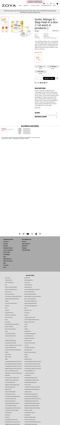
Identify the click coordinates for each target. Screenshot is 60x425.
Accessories (27, 282)
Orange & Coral (28, 359)
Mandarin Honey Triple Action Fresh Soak (33, 366)
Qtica (4, 263)
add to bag (48, 78)
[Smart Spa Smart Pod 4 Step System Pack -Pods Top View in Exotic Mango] (5, 29)
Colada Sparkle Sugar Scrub (31, 377)
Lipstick (7, 301)
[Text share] (47, 82)
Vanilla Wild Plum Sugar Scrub (12, 377)
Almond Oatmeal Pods (10, 333)
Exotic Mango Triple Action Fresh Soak (13, 363)
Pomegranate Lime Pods (10, 342)
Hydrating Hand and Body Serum (32, 389)
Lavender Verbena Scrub (10, 398)
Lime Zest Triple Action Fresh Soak (32, 363)
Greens (26, 324)
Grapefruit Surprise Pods (10, 340)
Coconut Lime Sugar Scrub (30, 301)
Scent (37, 113)
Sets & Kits (37, 107)
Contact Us (6, 241)
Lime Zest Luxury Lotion (30, 419)
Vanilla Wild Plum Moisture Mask (32, 403)
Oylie (4, 267)
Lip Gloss (7, 310)
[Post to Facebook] (35, 82)
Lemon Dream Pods (29, 335)
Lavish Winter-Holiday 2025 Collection (13, 296)
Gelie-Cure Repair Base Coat (11, 370)
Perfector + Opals (28, 410)
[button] (9, 5)
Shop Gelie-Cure (28, 349)
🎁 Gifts (6, 352)
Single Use (41, 35)
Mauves (26, 356)
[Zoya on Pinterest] (40, 234)
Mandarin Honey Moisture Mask (32, 405)
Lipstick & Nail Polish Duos (11, 289)
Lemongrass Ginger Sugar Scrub (12, 396)
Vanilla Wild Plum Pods (10, 335)
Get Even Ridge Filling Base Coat (32, 319)
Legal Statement (26, 243)
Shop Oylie (7, 375)
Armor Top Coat (8, 317)
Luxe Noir (27, 345)
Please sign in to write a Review (7, 130)
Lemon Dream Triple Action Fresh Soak (33, 368)
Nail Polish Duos (28, 287)
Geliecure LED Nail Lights (30, 417)
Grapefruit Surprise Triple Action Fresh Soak (13, 368)
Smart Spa (5, 265)
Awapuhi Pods (28, 331)
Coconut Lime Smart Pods (11, 303)
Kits (6, 284)
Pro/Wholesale (46, 5)
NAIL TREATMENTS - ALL (30, 370)
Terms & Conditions (8, 250)
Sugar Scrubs (8, 389)
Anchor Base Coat (9, 312)
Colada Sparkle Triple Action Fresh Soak (13, 361)
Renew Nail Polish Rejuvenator (12, 324)
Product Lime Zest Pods (30, 342)
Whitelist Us (25, 245)
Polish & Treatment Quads (11, 287)
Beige (6, 359)
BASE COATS (27, 277)
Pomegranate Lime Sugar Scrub (32, 380)
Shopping (24, 248)
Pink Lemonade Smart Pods (31, 303)
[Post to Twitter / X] (37, 82)
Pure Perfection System (30, 412)
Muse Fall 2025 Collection (30, 294)
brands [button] (26, 5)
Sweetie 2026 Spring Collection (12, 298)
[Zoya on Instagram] (23, 234)
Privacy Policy (6, 252)
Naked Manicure (7, 258)
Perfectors (7, 417)
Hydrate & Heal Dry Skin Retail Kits (13, 349)
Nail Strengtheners (29, 280)
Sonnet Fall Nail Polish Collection (32, 289)
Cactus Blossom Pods (29, 347)
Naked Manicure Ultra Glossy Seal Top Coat (33, 398)
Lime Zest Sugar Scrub (10, 382)
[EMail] (44, 82)
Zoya (4, 256)
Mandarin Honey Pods (29, 338)
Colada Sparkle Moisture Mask (12, 403)
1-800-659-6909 (26, 250)
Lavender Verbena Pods (10, 347)
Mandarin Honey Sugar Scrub (11, 380)
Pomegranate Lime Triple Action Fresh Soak (13, 366)
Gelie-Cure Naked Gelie (10, 391)
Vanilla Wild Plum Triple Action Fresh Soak (33, 361)
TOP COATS (7, 277)
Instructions (41, 117)
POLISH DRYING (8, 280)
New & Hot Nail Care (9, 294)
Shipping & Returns (8, 248)
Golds (6, 331)
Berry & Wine (8, 356)
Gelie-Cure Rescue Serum (30, 352)
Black (26, 326)
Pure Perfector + (8, 412)
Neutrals (7, 305)
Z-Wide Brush (28, 375)
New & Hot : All (8, 291)
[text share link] (47, 82)
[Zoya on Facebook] (19, 234)
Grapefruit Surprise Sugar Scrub (12, 384)
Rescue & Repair (28, 284)
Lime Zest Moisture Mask (10, 405)
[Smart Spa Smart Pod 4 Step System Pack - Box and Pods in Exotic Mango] (5, 21)
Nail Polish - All (28, 310)
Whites (26, 354)
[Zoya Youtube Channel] (28, 234)
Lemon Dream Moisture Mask (11, 410)
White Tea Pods (28, 340)
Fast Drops (27, 312)
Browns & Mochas (9, 326)
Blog (54, 5)
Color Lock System (9, 282)
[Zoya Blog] (36, 234)
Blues (6, 319)
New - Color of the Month (30, 298)
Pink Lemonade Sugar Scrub (31, 305)
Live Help (5, 243)
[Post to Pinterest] (38, 82)
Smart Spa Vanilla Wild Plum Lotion (33, 421)
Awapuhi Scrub (28, 391)
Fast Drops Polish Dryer (30, 317)
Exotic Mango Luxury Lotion (11, 419)
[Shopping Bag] (57, 4)
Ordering (5, 245)
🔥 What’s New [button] (34, 5)
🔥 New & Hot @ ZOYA (29, 373)
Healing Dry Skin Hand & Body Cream (13, 373)
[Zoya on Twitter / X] (32, 234)
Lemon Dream (28, 384)
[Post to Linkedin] (43, 82)
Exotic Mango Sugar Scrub (30, 382)
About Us (24, 241)
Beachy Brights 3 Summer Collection (33, 296)
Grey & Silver (8, 354)
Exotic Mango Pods (9, 338)
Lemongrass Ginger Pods (30, 333)
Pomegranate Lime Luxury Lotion (12, 421)
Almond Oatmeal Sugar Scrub (31, 396)
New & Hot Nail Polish (29, 291)
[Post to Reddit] (41, 82)
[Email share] (44, 82)
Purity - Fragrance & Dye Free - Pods (13, 345)
